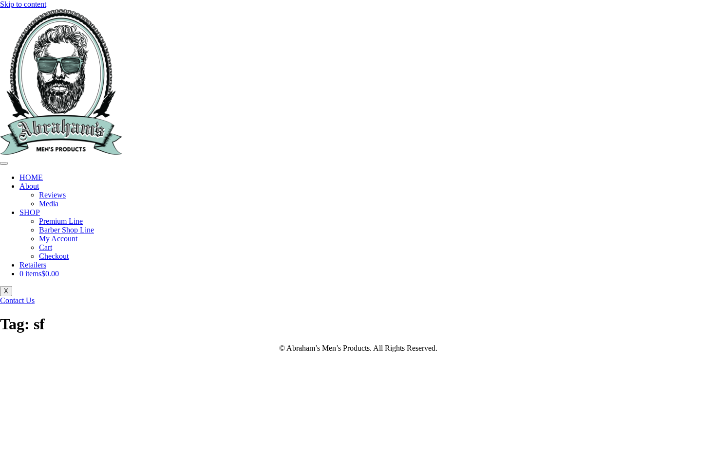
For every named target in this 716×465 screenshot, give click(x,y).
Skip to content (23, 4)
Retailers (32, 265)
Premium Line (61, 221)
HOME (31, 177)
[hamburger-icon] (4, 163)
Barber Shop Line (66, 230)
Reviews (52, 195)
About (29, 186)
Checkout (54, 256)
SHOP (29, 212)
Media (48, 203)
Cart (45, 247)
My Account (58, 238)
